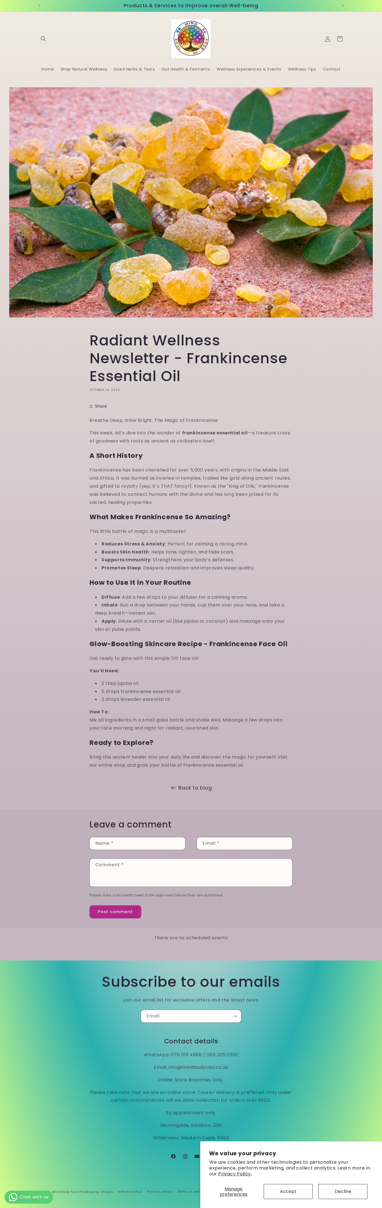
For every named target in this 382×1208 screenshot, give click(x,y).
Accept (288, 1191)
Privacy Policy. (235, 1174)
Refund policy (130, 1191)
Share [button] (101, 406)
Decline (343, 1191)
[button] (43, 39)
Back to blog (195, 787)
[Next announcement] (343, 5)
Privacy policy (159, 1191)
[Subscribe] (235, 1016)
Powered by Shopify (96, 1192)
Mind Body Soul (65, 1192)
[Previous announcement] (39, 5)
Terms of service (191, 1191)
